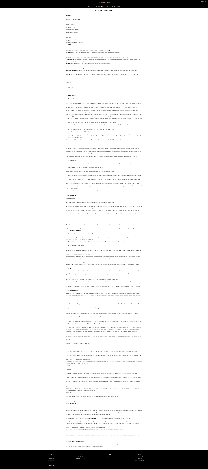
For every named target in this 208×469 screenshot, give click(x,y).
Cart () (202, 1)
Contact (118, 6)
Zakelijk (113, 6)
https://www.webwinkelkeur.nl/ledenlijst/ (74, 420)
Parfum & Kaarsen (101, 6)
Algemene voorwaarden (139, 456)
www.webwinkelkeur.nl (93, 418)
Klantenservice (51, 458)
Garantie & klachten (51, 465)
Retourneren (51, 463)
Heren (94, 6)
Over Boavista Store (51, 456)
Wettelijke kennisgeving (139, 460)
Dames (89, 6)
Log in (199, 1)
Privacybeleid (139, 458)
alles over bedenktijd (106, 50)
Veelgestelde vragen (51, 460)
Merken (109, 6)
